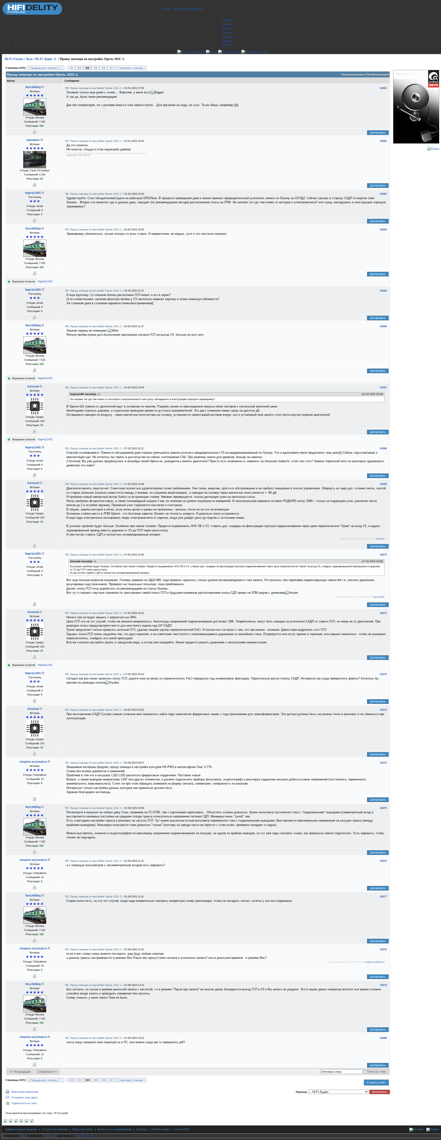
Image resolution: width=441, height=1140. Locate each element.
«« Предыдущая (20, 1071)
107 (111, 67)
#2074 (383, 762)
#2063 (383, 193)
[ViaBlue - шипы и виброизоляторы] (26, 1121)
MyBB (22, 1135)
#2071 (383, 613)
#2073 (383, 709)
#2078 (383, 949)
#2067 (383, 387)
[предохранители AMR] (5, 1121)
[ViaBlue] (16, 1121)
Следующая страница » (131, 67)
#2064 (383, 229)
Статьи (227, 32)
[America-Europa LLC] (11, 1121)
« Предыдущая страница (42, 67)
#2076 (383, 860)
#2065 (383, 290)
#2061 (383, 88)
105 (95, 67)
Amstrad (33, 386)
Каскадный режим (352, 74)
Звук (29, 59)
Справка (141, 1129)
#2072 (383, 674)
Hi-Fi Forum (14, 59)
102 (71, 67)
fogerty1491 (33, 193)
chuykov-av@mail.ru (33, 761)
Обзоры (227, 28)
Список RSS (181, 1129)
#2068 (383, 448)
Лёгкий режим (160, 1129)
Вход (166, 9)
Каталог (227, 45)
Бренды (227, 41)
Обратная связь (82, 1129)
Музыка (227, 36)
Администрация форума (21, 1129)
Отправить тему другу (24, 1097)
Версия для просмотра (24, 1091)
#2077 (383, 896)
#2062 (383, 141)
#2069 (383, 484)
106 (103, 67)
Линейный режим (377, 74)
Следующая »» (47, 1071)
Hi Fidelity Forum (83, 1135)
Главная (227, 20)
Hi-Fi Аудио (43, 59)
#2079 (383, 985)
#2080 (383, 1038)
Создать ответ (376, 1082)
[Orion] (433, 149)
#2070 (383, 554)
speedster (33, 140)
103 (79, 67)
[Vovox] (32, 1121)
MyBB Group (49, 1135)
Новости (226, 24)
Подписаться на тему (24, 1103)
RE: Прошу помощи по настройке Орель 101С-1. (94, 88)
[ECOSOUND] (21, 1121)
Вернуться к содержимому (114, 1129)
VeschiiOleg (33, 87)
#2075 (383, 808)
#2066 (383, 326)
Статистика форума (55, 1129)
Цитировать (378, 132)
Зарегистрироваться (187, 9)
